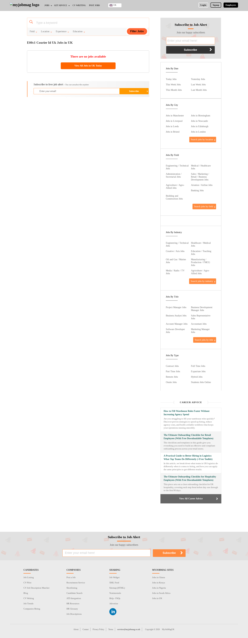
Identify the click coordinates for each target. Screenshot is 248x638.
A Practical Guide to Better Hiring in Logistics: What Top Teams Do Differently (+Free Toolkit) (188, 457)
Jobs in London (198, 131)
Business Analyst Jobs (176, 315)
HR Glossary (72, 608)
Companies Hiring (31, 608)
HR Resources (72, 603)
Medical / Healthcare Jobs (201, 167)
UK (114, 5)
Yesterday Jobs (198, 79)
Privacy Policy (98, 629)
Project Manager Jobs (176, 307)
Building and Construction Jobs (174, 197)
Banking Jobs (197, 190)
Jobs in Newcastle (199, 121)
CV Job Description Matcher (36, 588)
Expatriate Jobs (198, 371)
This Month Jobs (174, 90)
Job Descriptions (74, 614)
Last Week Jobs (198, 84)
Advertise (113, 603)
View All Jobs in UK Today (88, 65)
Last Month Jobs (199, 90)
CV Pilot (27, 582)
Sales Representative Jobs (200, 317)
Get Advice (60, 5)
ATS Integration (73, 598)
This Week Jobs (173, 84)
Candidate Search (74, 593)
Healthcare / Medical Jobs (201, 244)
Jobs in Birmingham (200, 115)
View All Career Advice (191, 498)
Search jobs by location (202, 139)
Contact (85, 629)
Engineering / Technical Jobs (177, 167)
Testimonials (115, 593)
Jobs (46, 5)
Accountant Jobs (198, 323)
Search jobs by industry (202, 281)
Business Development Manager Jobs (201, 308)
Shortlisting (71, 588)
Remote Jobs (172, 376)
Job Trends (28, 603)
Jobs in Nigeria (159, 588)
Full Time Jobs (198, 366)
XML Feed (114, 582)
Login (203, 5)
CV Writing (79, 5)
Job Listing (28, 577)
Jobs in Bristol (173, 131)
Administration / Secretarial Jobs (174, 175)
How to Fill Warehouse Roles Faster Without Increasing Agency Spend (187, 413)
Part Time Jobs (173, 371)
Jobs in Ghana (158, 577)
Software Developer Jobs (175, 330)
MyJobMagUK (168, 629)
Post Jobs (94, 5)
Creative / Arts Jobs (175, 251)
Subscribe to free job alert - (61, 84)
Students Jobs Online (201, 382)
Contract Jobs (172, 366)
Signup (216, 5)
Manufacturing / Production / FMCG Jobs (200, 262)
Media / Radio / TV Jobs (175, 272)
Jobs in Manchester (175, 115)
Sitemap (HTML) (117, 588)
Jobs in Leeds (172, 126)
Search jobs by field (203, 206)
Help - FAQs (114, 598)
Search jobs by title (204, 339)
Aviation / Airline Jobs (201, 185)
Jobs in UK (157, 598)
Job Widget (114, 577)
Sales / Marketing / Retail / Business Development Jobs (200, 177)
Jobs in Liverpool (174, 121)
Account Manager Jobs (176, 323)
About (75, 629)
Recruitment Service (75, 582)
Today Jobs (171, 79)
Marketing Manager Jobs (200, 330)
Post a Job (71, 577)
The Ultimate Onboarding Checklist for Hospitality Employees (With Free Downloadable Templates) (190, 478)
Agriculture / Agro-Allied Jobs (175, 186)
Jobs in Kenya (158, 582)
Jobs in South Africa (161, 593)
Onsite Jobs (171, 382)
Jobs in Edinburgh (199, 126)
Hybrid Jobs (196, 376)
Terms (110, 629)
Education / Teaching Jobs (201, 252)
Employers (231, 5)
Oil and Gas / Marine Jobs (176, 261)
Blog (25, 593)
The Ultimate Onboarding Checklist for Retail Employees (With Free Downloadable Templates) (188, 437)
